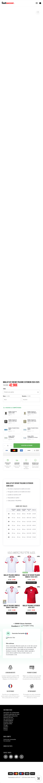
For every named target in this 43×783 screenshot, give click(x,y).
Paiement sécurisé (8, 717)
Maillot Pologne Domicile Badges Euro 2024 (12, 606)
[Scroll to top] (23, 774)
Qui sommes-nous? (9, 719)
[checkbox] (12, 413)
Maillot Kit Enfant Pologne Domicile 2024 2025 (31, 576)
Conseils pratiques (8, 720)
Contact (6, 729)
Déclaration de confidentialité (11, 712)
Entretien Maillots (8, 722)
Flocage (6, 725)
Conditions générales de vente (11, 714)
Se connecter (7, 741)
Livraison (6, 726)
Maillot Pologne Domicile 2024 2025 (12, 576)
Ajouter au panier (26, 445)
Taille (4, 388)
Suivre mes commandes (10, 739)
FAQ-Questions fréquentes (11, 715)
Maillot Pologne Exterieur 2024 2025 (31, 606)
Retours (6, 728)
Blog (5, 731)
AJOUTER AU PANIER (11, 582)
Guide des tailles (8, 723)
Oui (12, 414)
